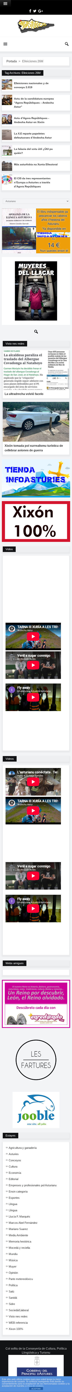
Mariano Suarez (18, 1229)
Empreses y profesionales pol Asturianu (32, 1185)
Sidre (12, 1303)
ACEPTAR (36, 1389)
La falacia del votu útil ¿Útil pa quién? (33, 151)
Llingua (13, 1204)
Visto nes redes (18, 1316)
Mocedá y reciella (19, 1247)
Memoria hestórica (20, 1241)
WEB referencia (18, 1322)
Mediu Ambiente (18, 1235)
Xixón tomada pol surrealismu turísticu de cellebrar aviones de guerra (34, 448)
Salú (11, 1291)
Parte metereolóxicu (21, 1279)
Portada (11, 61)
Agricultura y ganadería (23, 1147)
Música (13, 1260)
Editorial (13, 1179)
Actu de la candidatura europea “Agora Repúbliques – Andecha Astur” (34, 102)
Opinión (13, 1272)
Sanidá (13, 1297)
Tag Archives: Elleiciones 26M (23, 72)
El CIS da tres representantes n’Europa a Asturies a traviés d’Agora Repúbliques (32, 182)
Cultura (13, 1166)
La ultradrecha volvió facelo (24, 393)
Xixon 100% (16, 1328)
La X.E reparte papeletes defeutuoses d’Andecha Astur (33, 135)
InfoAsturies (36, 25)
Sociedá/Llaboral (19, 1310)
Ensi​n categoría (18, 1191)
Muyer (12, 1266)
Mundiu (13, 1254)
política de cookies (34, 1386)
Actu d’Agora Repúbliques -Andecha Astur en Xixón (31, 120)
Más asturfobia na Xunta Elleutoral (36, 164)
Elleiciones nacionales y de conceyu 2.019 (31, 85)
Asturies (14, 1154)
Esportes (14, 1197)
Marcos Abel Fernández (23, 1222)
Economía (15, 1172)
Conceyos (15, 1160)
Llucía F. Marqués (19, 1216)
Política (13, 1285)
